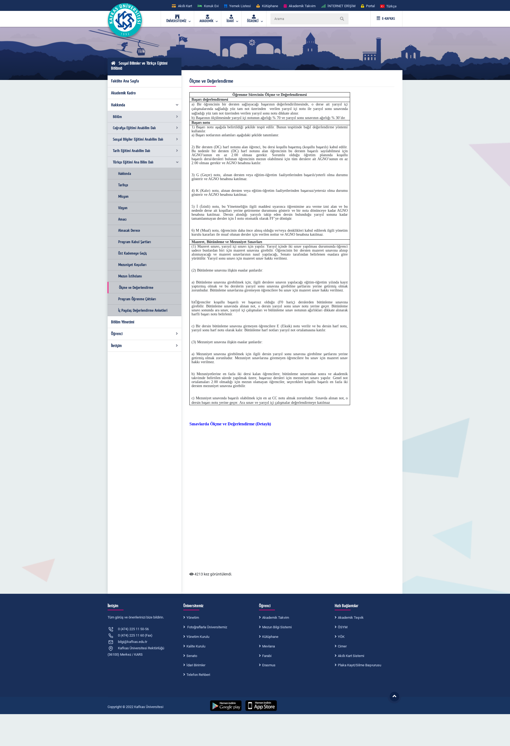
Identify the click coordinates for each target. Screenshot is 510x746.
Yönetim (192, 618)
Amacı (122, 219)
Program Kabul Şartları (134, 242)
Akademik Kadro (123, 93)
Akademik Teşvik (351, 618)
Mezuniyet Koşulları (132, 264)
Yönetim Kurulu (197, 637)
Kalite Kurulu (195, 646)
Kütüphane (270, 637)
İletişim (116, 345)
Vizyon (123, 208)
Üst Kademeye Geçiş (132, 253)
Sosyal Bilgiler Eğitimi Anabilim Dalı (138, 139)
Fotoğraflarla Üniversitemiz (206, 627)
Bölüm (117, 117)
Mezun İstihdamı (130, 276)
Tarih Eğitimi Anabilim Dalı (131, 151)
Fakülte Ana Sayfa (125, 81)
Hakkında (118, 105)
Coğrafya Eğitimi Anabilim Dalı (134, 128)
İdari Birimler (195, 665)
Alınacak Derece (129, 230)
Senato (191, 656)
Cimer (342, 646)
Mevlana (268, 646)
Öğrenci (116, 333)
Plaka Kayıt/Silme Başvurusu (359, 665)
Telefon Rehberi (198, 675)
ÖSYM (342, 627)
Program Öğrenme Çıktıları (137, 299)
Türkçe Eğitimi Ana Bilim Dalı (133, 162)
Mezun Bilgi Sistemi (277, 627)
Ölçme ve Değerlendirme (136, 287)
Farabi (266, 656)
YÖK (341, 637)
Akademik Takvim (275, 618)
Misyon (123, 196)
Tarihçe (123, 185)
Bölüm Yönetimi (122, 322)
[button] (388, 6)
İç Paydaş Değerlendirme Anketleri (142, 310)
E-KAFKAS (388, 18)
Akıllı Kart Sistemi (351, 656)
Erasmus (268, 665)
